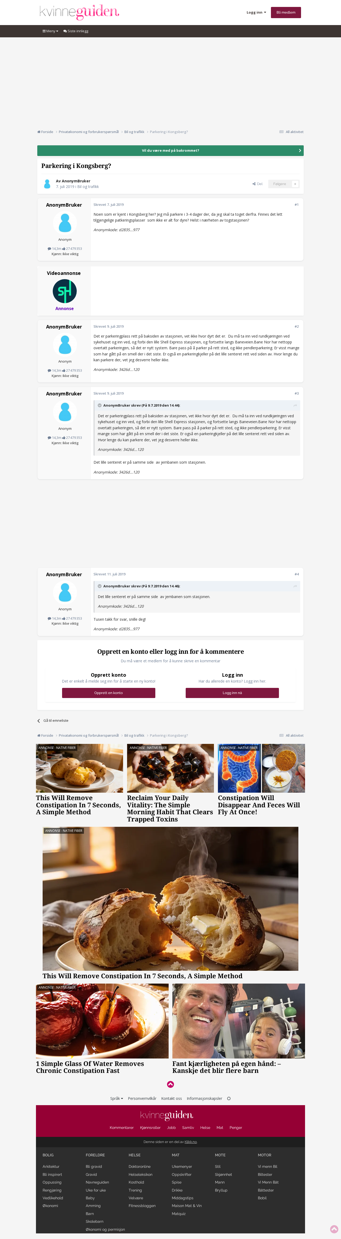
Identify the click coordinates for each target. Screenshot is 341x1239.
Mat (220, 1127)
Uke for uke (96, 1190)
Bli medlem (286, 12)
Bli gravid (94, 1166)
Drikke (177, 1190)
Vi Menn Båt (268, 1182)
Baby (90, 1198)
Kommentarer (122, 1127)
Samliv (188, 1127)
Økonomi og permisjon (105, 1229)
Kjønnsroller (150, 1127)
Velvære (136, 1198)
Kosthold (136, 1182)
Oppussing (52, 1182)
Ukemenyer (182, 1166)
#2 (297, 326)
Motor (264, 1155)
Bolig (48, 1155)
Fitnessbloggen (142, 1206)
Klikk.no (191, 1142)
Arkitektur (51, 1166)
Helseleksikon (140, 1174)
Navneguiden (97, 1182)
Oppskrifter (182, 1174)
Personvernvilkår (142, 1098)
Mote (220, 1155)
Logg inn (255, 12)
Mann (220, 1182)
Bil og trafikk (88, 186)
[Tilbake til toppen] (170, 1084)
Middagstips (182, 1198)
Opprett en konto (108, 693)
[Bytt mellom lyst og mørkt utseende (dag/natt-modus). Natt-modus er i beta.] (229, 1098)
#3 (297, 393)
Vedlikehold (53, 1198)
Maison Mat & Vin (187, 1206)
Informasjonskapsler (204, 1098)
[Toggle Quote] (100, 405)
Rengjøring (52, 1190)
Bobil (262, 1198)
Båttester (266, 1190)
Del (258, 184)
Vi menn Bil (267, 1166)
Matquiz (179, 1214)
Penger (236, 1127)
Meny (51, 31)
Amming (93, 1206)
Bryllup (221, 1190)
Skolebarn (94, 1221)
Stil (218, 1166)
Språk (115, 1098)
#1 (297, 204)
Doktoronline (140, 1166)
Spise (176, 1182)
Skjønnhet (223, 1174)
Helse (205, 1127)
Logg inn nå (232, 693)
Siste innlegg (77, 31)
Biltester (265, 1174)
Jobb (171, 1127)
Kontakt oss (171, 1098)
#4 (297, 574)
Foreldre (95, 1155)
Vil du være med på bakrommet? (170, 150)
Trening (135, 1190)
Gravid (91, 1174)
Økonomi (50, 1206)
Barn (90, 1214)
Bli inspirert (52, 1174)
